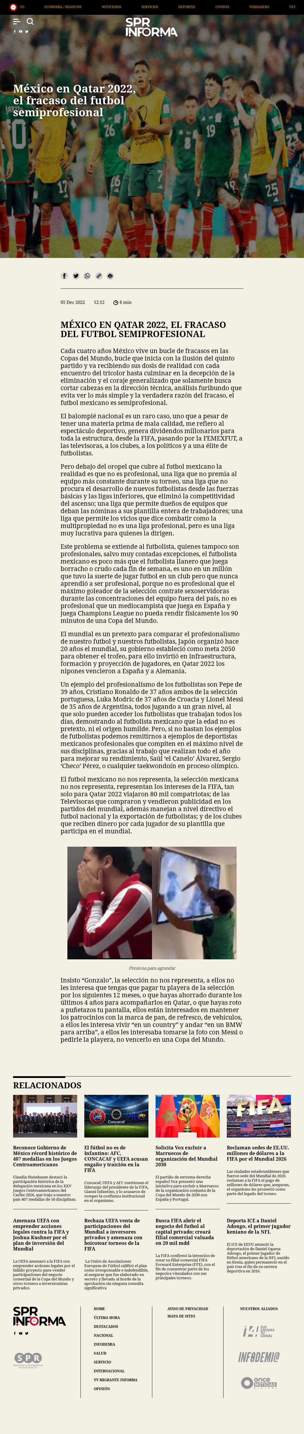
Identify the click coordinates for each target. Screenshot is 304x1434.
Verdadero (134, 6)
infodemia (104, 1344)
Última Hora (176, 6)
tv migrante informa (115, 1379)
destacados (106, 1326)
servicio (102, 1362)
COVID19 (97, 6)
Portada (215, 6)
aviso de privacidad (187, 1309)
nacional (103, 1335)
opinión (102, 1388)
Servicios (25, 6)
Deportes (61, 6)
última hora (107, 1317)
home (99, 1308)
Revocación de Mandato (265, 6)
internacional (109, 1371)
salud (100, 1353)
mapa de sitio (181, 1316)
